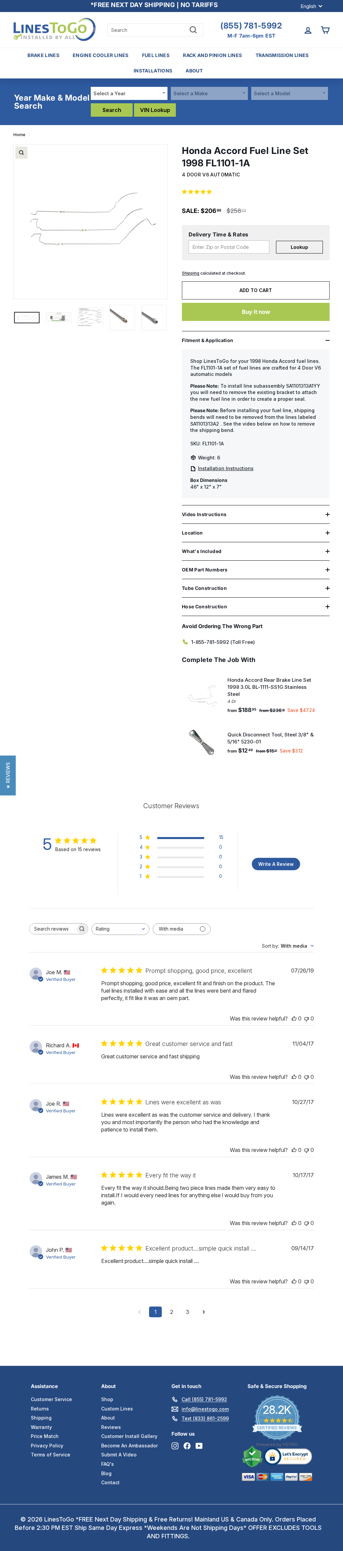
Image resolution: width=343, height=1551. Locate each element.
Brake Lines (43, 55)
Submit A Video (119, 1454)
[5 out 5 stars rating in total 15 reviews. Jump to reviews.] (198, 192)
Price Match (45, 1436)
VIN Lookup (155, 110)
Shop (107, 1399)
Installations (153, 70)
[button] (8, 775)
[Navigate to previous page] (139, 1312)
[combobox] (129, 93)
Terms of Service (50, 1454)
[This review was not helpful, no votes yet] (306, 1018)
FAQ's (107, 1464)
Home (19, 134)
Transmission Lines (282, 55)
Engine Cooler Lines (101, 55)
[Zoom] (21, 153)
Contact (110, 1482)
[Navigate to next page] (203, 1312)
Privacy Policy (47, 1445)
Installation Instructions (226, 468)
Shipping (190, 273)
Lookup (299, 247)
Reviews (111, 1427)
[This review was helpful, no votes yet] (294, 1018)
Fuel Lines (156, 55)
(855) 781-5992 (251, 26)
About (194, 70)
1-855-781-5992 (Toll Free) (223, 642)
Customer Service (51, 1399)
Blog (106, 1473)
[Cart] (325, 30)
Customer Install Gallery (129, 1436)
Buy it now (256, 312)
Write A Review (276, 864)
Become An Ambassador (129, 1445)
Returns (40, 1408)
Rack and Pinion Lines (212, 55)
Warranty (41, 1427)
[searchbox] (52, 929)
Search (111, 110)
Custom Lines (117, 1408)
